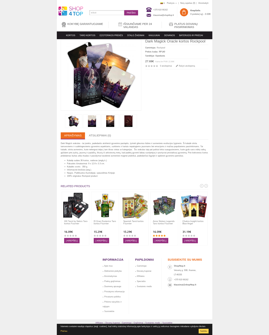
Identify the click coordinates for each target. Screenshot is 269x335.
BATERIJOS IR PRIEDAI (191, 35)
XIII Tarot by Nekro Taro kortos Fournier (75, 222)
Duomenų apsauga (112, 286)
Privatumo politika (111, 296)
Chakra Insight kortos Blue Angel (192, 222)
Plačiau (64, 331)
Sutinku (203, 331)
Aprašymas (73, 135)
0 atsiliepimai (166, 66)
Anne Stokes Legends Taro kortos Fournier (164, 222)
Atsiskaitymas (110, 276)
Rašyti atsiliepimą (187, 66)
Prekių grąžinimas (111, 281)
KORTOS (70, 35)
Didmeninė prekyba (112, 271)
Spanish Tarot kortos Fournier (133, 222)
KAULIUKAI (154, 35)
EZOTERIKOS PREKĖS (111, 35)
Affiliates (140, 276)
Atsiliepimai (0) (100, 135)
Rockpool (161, 48)
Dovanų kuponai (143, 271)
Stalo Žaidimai (135, 35)
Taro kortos (87, 35)
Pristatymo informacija (114, 291)
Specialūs (140, 281)
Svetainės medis (143, 286)
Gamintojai (140, 266)
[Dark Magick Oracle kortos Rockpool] (101, 75)
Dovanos (169, 35)
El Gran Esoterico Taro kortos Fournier (105, 222)
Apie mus (108, 266)
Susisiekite (108, 311)
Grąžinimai (138, 323)
